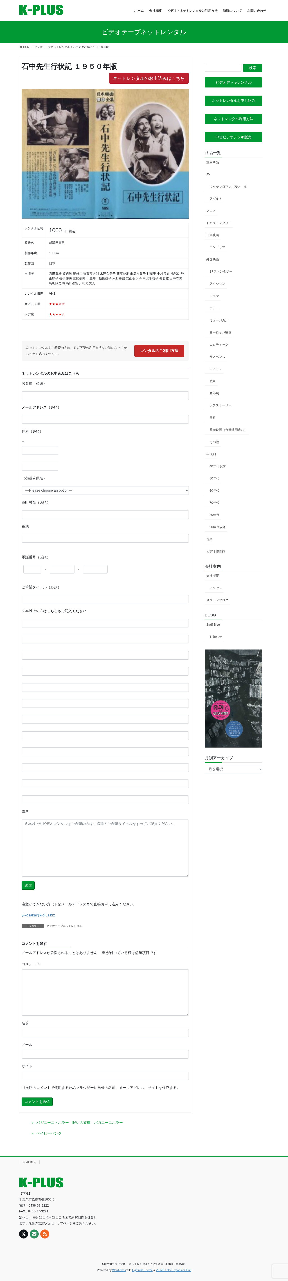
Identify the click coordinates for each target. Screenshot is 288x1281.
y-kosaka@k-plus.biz (38, 915)
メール (27, 1045)
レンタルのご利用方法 (159, 351)
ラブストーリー (220, 405)
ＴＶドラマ (217, 247)
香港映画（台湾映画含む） (228, 430)
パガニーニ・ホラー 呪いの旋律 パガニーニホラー (79, 1122)
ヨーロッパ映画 (220, 332)
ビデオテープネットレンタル (64, 925)
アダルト (215, 198)
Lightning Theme (142, 1270)
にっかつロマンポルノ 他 (228, 186)
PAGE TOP (277, 1239)
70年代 (214, 502)
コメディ (215, 369)
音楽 (209, 539)
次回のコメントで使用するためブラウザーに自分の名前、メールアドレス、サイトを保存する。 (102, 1088)
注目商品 (212, 162)
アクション (217, 283)
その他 (214, 442)
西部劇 (214, 393)
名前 (25, 1023)
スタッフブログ (217, 600)
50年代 (214, 478)
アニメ (211, 211)
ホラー (214, 308)
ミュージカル (218, 320)
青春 (212, 417)
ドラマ (214, 296)
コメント (31, 964)
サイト (27, 1066)
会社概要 (212, 576)
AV (208, 174)
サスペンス (217, 356)
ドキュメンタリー (219, 223)
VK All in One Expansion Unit (173, 1270)
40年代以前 (217, 466)
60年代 (214, 490)
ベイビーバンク (49, 1133)
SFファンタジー (220, 271)
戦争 (212, 381)
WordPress (119, 1270)
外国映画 (212, 259)
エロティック (218, 344)
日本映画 (212, 235)
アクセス (215, 588)
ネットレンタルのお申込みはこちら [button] (149, 78)
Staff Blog (213, 624)
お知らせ (215, 636)
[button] (233, 82)
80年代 (214, 515)
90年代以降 (217, 527)
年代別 (211, 454)
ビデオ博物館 (215, 551)
